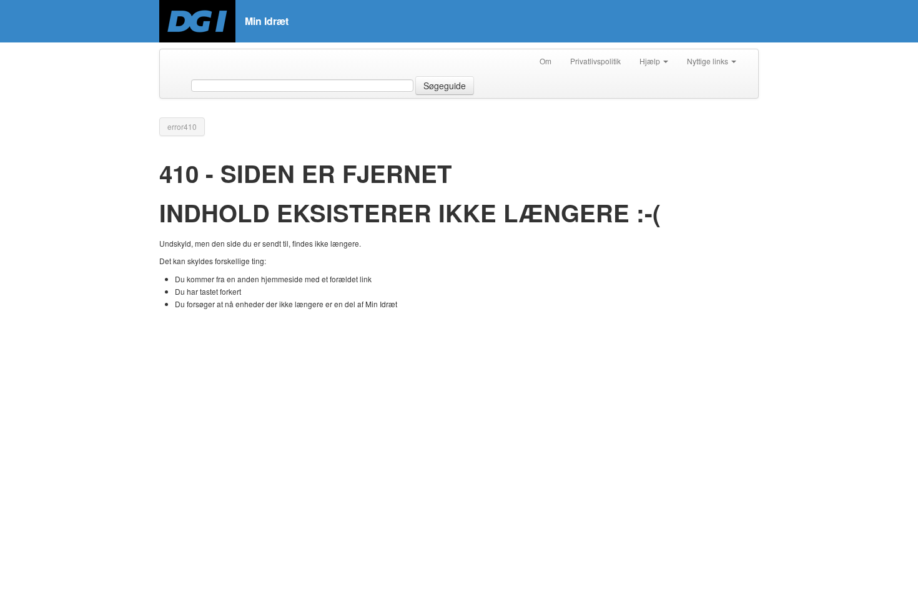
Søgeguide (444, 85)
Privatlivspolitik (595, 61)
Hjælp (650, 61)
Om (545, 61)
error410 (182, 126)
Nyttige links (708, 61)
